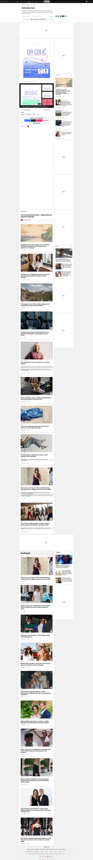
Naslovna (23, 4)
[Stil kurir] (39, 851)
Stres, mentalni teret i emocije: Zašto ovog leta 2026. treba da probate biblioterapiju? (34, 460)
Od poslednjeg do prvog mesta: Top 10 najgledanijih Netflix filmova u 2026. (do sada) (35, 528)
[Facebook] (40, 856)
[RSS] (53, 856)
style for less (28, 114)
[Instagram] (45, 856)
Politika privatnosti (59, 853)
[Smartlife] (51, 851)
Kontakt (46, 853)
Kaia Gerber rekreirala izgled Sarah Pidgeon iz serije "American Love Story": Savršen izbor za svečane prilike (35, 493)
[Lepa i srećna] (46, 851)
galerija (22, 114)
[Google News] (50, 856)
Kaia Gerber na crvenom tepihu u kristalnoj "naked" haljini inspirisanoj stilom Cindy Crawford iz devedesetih (36, 495)
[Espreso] (36, 851)
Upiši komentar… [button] (27, 220)
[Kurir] (27, 851)
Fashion (34, 114)
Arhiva (64, 853)
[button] (51, 16)
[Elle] (2, 1)
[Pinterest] (48, 856)
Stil (37, 114)
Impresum (33, 853)
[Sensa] (55, 851)
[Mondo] (32, 851)
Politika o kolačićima (51, 853)
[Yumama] (60, 851)
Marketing (30, 853)
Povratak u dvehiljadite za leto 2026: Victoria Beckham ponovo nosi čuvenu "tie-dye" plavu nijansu (36, 370)
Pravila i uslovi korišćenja (40, 853)
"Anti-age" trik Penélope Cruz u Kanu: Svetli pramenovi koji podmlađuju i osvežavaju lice (36, 367)
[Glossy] (42, 851)
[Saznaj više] (71, 246)
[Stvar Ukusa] (65, 851)
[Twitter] (43, 856)
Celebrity (28, 4)
